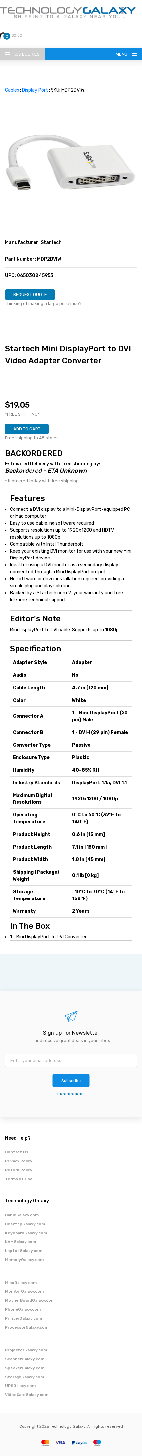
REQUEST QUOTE (30, 294)
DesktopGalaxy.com (25, 1224)
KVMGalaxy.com (20, 1241)
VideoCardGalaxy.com (26, 1394)
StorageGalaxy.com (24, 1377)
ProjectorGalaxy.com (26, 1350)
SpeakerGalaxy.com (24, 1368)
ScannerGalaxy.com (24, 1359)
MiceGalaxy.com (21, 1282)
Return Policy (18, 1170)
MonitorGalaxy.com (24, 1291)
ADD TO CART (26, 428)
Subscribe (71, 1080)
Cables (12, 90)
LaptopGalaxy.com (23, 1250)
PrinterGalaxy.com (23, 1318)
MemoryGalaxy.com (24, 1259)
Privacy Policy (18, 1161)
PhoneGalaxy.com (23, 1309)
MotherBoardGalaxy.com (29, 1300)
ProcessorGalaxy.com (26, 1327)
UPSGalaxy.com (20, 1385)
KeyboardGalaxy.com (26, 1233)
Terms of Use (19, 1179)
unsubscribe (71, 1094)
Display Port (35, 90)
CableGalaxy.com (22, 1215)
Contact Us (16, 1152)
